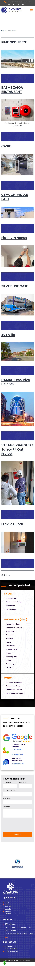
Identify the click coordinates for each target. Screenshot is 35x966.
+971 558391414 (17, 750)
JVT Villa (8, 334)
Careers (7, 911)
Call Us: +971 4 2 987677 (25, 2)
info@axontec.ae (18, 764)
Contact (7, 914)
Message (6, 807)
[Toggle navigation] (31, 10)
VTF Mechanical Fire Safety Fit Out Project (17, 449)
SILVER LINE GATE (14, 286)
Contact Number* (9, 790)
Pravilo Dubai (12, 524)
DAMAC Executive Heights (15, 382)
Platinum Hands (14, 237)
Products (7, 907)
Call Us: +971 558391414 (12, 2)
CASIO (6, 146)
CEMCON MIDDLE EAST (14, 196)
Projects (7, 909)
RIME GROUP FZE (14, 42)
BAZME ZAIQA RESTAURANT (12, 89)
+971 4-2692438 (17, 755)
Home (6, 902)
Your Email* (7, 798)
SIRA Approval (10, 924)
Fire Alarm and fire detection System (19, 934)
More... (6, 938)
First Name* (7, 782)
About (6, 904)
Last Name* (23, 782)
